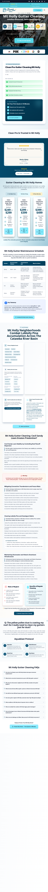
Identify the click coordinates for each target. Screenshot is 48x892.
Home (19, 13)
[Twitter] (34, 1)
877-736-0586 (38, 34)
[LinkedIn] (32, 1)
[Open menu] (44, 10)
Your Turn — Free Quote (23, 173)
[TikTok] (45, 1)
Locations (22, 13)
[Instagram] (37, 1)
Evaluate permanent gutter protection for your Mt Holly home (34, 411)
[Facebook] (29, 1)
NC (25, 13)
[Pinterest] (42, 1)
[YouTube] (39, 1)
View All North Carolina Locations (13, 408)
